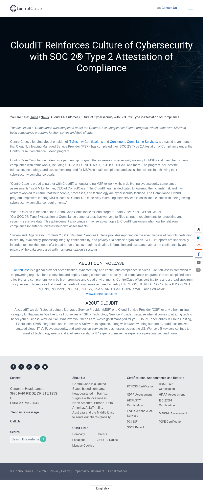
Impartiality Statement (89, 471)
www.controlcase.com (101, 293)
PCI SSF (132, 421)
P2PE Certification (170, 421)
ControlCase (21, 270)
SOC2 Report (135, 427)
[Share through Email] (198, 262)
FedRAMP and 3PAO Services (140, 413)
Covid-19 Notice (107, 440)
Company (78, 434)
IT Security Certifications (86, 141)
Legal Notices (117, 471)
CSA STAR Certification (167, 386)
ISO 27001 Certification (167, 403)
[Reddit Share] (198, 245)
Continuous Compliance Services (133, 141)
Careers (102, 434)
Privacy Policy (60, 471)
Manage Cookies (83, 445)
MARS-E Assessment (173, 413)
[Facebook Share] (198, 253)
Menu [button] (186, 8)
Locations (78, 440)
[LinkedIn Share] (198, 237)
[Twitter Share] (198, 229)
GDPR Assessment (139, 394)
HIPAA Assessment (172, 394)
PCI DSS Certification (140, 386)
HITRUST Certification (135, 402)
